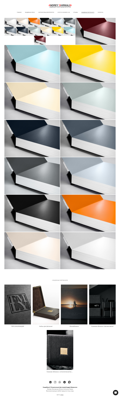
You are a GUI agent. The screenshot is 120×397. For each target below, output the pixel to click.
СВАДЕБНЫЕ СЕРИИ (30, 12)
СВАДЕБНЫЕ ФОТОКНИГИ (87, 12)
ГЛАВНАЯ (19, 12)
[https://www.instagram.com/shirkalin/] (55, 382)
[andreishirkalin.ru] (60, 5)
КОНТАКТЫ (100, 12)
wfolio (61, 394)
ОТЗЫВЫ (75, 12)
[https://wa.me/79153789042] (60, 382)
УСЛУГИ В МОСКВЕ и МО (64, 12)
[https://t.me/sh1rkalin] (64, 382)
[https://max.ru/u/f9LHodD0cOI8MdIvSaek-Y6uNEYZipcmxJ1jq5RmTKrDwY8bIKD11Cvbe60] (69, 382)
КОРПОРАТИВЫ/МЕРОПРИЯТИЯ (46, 12)
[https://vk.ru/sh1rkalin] (50, 382)
